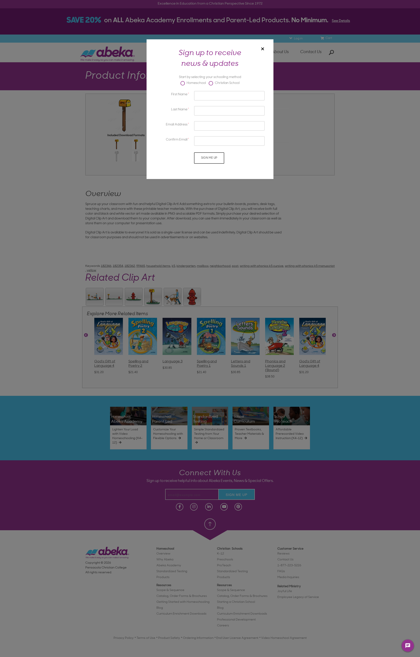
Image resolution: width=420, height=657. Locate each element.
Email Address (176, 124)
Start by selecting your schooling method (210, 77)
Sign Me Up (209, 157)
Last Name (179, 109)
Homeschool (196, 83)
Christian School (227, 83)
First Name (179, 94)
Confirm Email (176, 139)
